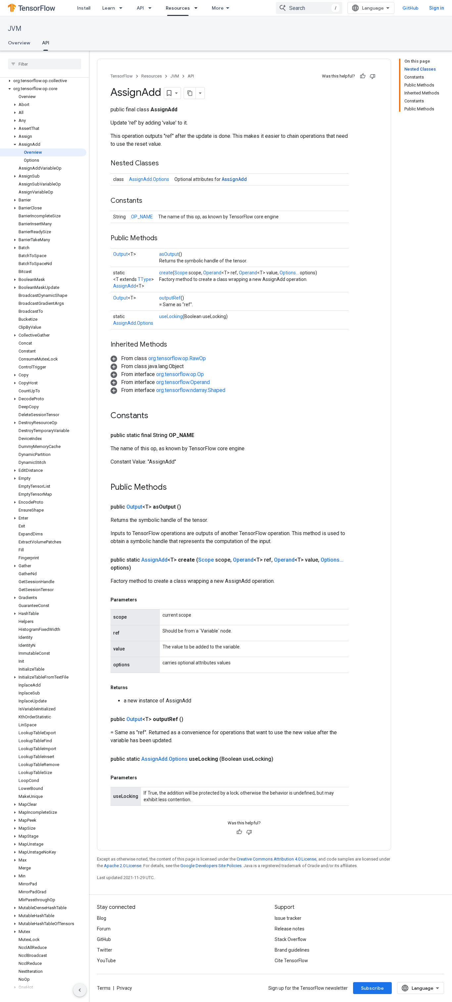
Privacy (124, 988)
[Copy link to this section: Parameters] (143, 600)
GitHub (410, 8)
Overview (19, 43)
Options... (289, 272)
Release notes (289, 928)
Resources (178, 8)
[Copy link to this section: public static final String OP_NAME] (202, 435)
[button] (43, 81)
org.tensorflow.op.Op (180, 374)
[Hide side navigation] (79, 990)
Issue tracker (288, 918)
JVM (15, 29)
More (218, 8)
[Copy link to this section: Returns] (134, 688)
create (166, 272)
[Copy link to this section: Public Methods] (164, 239)
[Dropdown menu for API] (152, 8)
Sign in (436, 8)
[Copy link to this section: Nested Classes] (165, 164)
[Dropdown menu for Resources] (198, 8)
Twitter (104, 950)
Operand (212, 272)
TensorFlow (122, 76)
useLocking (171, 316)
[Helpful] (363, 76)
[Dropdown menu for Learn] (123, 8)
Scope (181, 272)
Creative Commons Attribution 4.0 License (276, 859)
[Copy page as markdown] (190, 93)
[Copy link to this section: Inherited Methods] (173, 345)
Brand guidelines (292, 950)
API (140, 8)
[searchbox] (44, 64)
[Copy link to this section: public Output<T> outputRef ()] (191, 719)
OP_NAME (142, 216)
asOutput (169, 254)
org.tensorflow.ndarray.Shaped (190, 390)
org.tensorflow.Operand (183, 382)
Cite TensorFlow (291, 960)
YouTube (106, 960)
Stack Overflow (290, 939)
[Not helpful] (373, 76)
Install (83, 8)
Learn (108, 8)
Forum (104, 928)
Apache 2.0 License (122, 865)
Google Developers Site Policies (211, 865)
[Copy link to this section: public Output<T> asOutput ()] (189, 507)
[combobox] (309, 8)
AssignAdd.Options (149, 179)
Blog (101, 918)
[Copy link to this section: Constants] (149, 201)
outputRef (170, 298)
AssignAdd (234, 179)
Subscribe (372, 988)
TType (144, 279)
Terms (104, 988)
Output (120, 254)
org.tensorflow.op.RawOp (177, 358)
